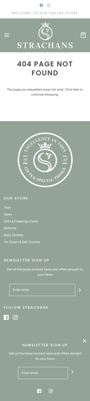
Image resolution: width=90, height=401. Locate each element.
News (8, 214)
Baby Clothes (13, 235)
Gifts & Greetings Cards (21, 221)
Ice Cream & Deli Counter (22, 242)
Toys (7, 207)
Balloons (10, 228)
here (76, 89)
